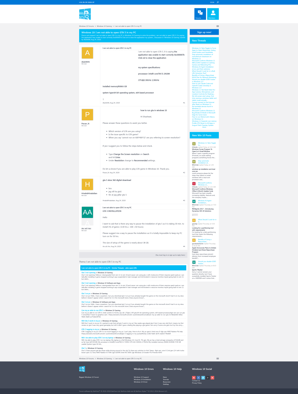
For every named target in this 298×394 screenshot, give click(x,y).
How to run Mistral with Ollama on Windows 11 (203, 118)
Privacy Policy (197, 383)
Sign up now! (204, 32)
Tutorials (166, 379)
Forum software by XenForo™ (99, 391)
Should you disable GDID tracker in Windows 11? (203, 80)
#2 (184, 173)
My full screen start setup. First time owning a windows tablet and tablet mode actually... (204, 98)
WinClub (195, 165)
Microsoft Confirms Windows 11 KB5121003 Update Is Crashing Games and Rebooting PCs (203, 62)
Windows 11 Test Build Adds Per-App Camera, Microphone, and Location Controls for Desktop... (204, 92)
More (204, 127)
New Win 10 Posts (201, 135)
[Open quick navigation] (218, 26)
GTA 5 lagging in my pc (90, 329)
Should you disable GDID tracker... (207, 262)
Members (211, 18)
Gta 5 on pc (85, 293)
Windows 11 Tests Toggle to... (207, 144)
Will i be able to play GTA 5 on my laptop (97, 337)
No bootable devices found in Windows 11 (202, 107)
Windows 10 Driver (140, 382)
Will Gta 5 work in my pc (90, 321)
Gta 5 (83, 348)
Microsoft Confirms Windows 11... (205, 184)
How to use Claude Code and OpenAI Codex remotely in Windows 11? (202, 85)
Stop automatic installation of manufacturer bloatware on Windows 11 (202, 56)
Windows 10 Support (141, 377)
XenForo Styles (140, 391)
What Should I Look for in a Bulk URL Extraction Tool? (203, 72)
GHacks (195, 147)
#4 (184, 246)
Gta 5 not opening (88, 272)
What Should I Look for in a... (207, 220)
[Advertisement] (120, 64)
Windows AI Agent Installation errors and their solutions (203, 68)
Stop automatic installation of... (203, 162)
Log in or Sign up (86, 2)
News (165, 377)
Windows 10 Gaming (171, 37)
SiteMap (166, 384)
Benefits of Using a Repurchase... (204, 240)
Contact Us (196, 380)
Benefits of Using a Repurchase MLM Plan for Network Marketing (204, 76)
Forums (198, 18)
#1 (184, 103)
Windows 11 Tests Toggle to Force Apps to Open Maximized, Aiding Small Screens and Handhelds (204, 50)
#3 (184, 200)
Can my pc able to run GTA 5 (92, 310)
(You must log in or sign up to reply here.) (170, 255)
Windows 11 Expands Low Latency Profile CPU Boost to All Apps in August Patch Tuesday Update (204, 123)
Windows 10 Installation (142, 379)
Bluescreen (167, 382)
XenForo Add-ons (127, 391)
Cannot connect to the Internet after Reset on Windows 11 (203, 103)
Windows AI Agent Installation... (204, 201)
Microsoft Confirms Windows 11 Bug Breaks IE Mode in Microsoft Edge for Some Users (203, 112)
